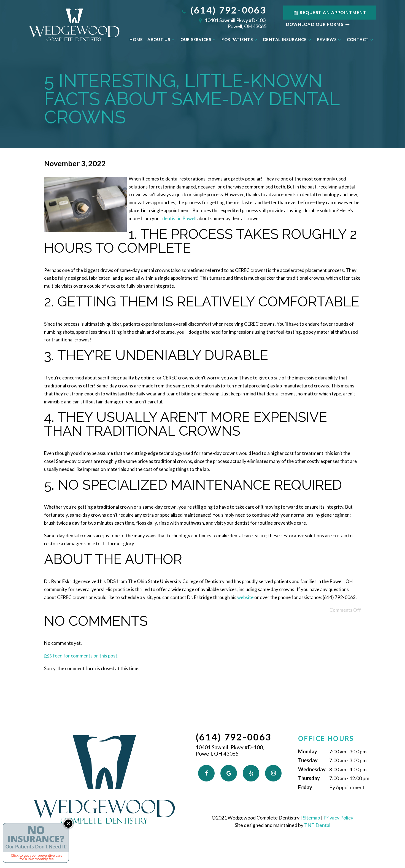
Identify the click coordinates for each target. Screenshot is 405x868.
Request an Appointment (333, 12)
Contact (358, 39)
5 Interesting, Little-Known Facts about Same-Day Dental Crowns (191, 99)
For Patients (237, 39)
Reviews (327, 39)
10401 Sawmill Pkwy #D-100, (235, 23)
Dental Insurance (285, 39)
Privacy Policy (338, 818)
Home (136, 39)
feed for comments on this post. (81, 656)
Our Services (195, 39)
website (245, 597)
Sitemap (311, 818)
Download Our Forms (315, 24)
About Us (158, 39)
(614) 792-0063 (227, 10)
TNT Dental (317, 825)
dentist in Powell (179, 218)
